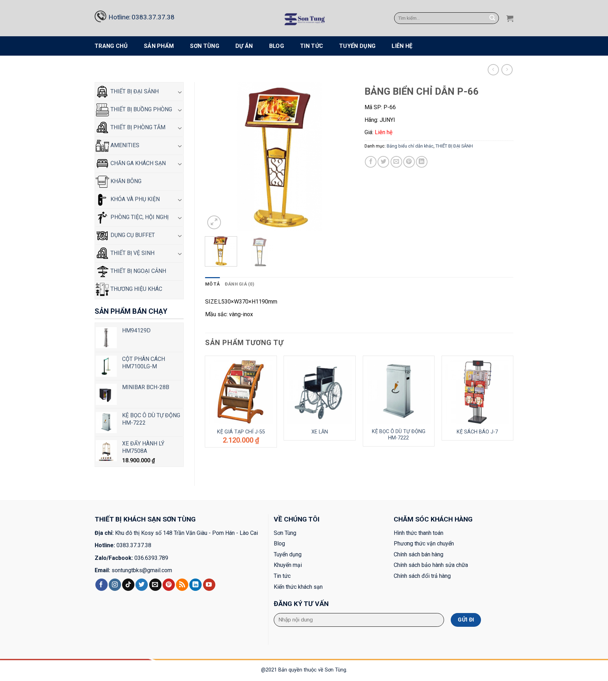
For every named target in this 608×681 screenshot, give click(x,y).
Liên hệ (402, 46)
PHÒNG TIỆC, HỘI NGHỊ (139, 217)
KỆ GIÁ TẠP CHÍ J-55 (241, 432)
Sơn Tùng (204, 46)
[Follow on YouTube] (209, 585)
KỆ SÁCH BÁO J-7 (477, 432)
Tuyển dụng (357, 46)
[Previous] (216, 156)
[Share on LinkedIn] (422, 162)
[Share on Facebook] (370, 162)
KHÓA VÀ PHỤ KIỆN (134, 199)
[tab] (212, 284)
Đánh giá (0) (239, 284)
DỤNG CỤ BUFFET (132, 235)
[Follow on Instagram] (115, 585)
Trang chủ (111, 46)
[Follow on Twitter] (141, 585)
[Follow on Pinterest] (169, 585)
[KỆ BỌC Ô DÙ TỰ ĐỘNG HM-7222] (399, 392)
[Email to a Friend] (396, 162)
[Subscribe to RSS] (182, 585)
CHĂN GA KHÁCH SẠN (137, 163)
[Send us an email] (155, 585)
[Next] (342, 156)
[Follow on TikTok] (128, 585)
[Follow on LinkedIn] (195, 585)
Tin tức (311, 46)
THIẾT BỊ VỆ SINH (131, 253)
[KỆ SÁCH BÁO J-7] (477, 392)
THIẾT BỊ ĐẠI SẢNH (277, 69)
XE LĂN (319, 432)
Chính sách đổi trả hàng (422, 576)
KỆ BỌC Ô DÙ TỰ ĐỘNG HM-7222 (398, 435)
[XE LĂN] (319, 392)
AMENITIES (124, 145)
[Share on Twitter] (383, 162)
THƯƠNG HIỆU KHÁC (135, 289)
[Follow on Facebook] (101, 585)
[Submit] (493, 18)
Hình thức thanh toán (418, 533)
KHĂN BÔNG (125, 181)
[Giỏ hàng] (509, 18)
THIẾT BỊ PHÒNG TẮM (137, 127)
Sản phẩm (159, 46)
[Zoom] (214, 222)
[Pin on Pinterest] (409, 162)
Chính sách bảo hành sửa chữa (431, 565)
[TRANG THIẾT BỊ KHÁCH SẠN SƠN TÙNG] (304, 18)
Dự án (244, 46)
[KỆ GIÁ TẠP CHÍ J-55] (241, 392)
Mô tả (212, 284)
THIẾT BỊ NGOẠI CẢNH (137, 271)
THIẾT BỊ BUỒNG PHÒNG (140, 109)
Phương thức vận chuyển (424, 543)
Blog (276, 46)
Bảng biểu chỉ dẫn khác (326, 69)
